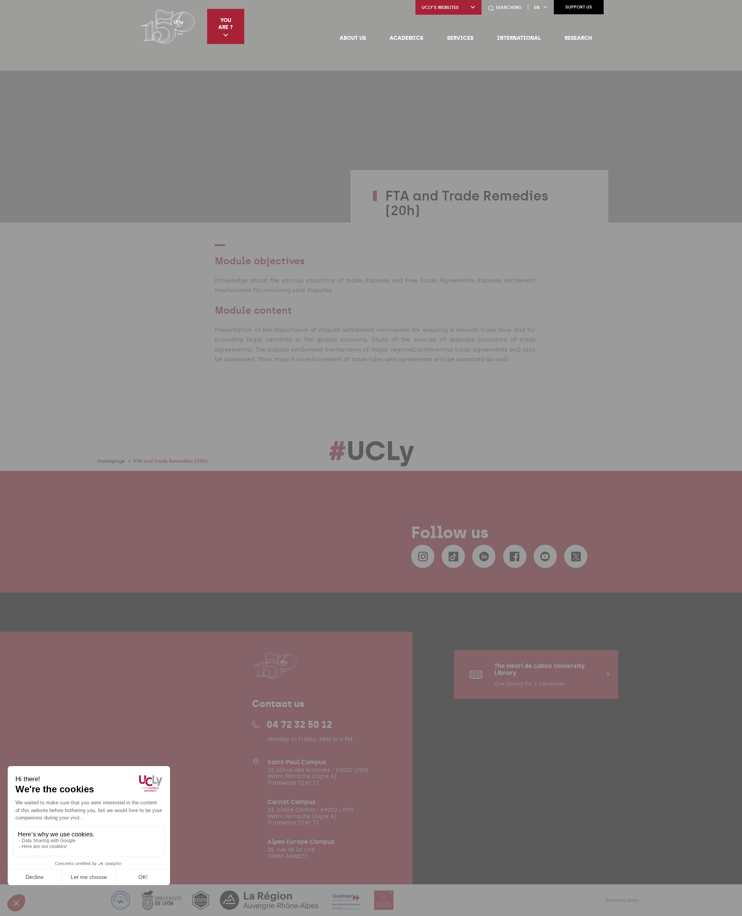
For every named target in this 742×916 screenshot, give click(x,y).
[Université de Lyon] (162, 905)
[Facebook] (514, 556)
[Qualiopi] (346, 905)
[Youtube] (545, 556)
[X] (575, 556)
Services (460, 37)
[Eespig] (201, 905)
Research (578, 37)
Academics (406, 37)
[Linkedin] (483, 556)
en (536, 7)
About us (353, 37)
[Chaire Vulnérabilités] (383, 905)
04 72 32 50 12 (299, 724)
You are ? (225, 24)
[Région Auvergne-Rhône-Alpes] (269, 905)
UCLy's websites (440, 7)
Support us (578, 7)
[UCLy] (167, 26)
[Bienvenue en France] (121, 905)
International (519, 37)
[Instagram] (422, 556)
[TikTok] (453, 556)
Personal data (622, 900)
